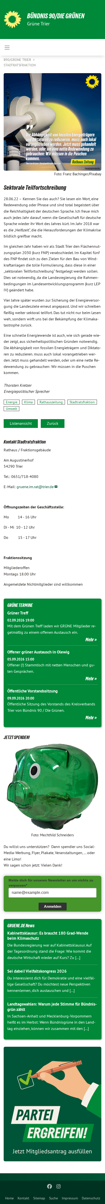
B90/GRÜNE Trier (18, 60)
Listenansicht (21, 423)
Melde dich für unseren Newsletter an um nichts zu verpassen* (51, 882)
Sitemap (39, 1198)
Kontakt (23, 1198)
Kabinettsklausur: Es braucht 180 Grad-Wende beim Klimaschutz (47, 935)
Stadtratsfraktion (20, 65)
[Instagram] (58, 1186)
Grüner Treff (17, 613)
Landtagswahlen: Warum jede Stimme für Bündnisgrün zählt (52, 1006)
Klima (28, 402)
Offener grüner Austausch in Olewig (38, 652)
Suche (53, 1198)
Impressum (70, 1198)
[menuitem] (9, 1198)
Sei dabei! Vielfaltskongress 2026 (37, 971)
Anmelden (52, 906)
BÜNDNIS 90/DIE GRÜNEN (55, 16)
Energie (11, 402)
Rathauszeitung (51, 402)
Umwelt (11, 408)
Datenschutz (91, 1198)
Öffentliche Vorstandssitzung (32, 691)
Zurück (52, 423)
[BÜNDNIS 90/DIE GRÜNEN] (12, 19)
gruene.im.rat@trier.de (35, 486)
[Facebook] (50, 1186)
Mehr (89, 639)
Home (9, 1198)
